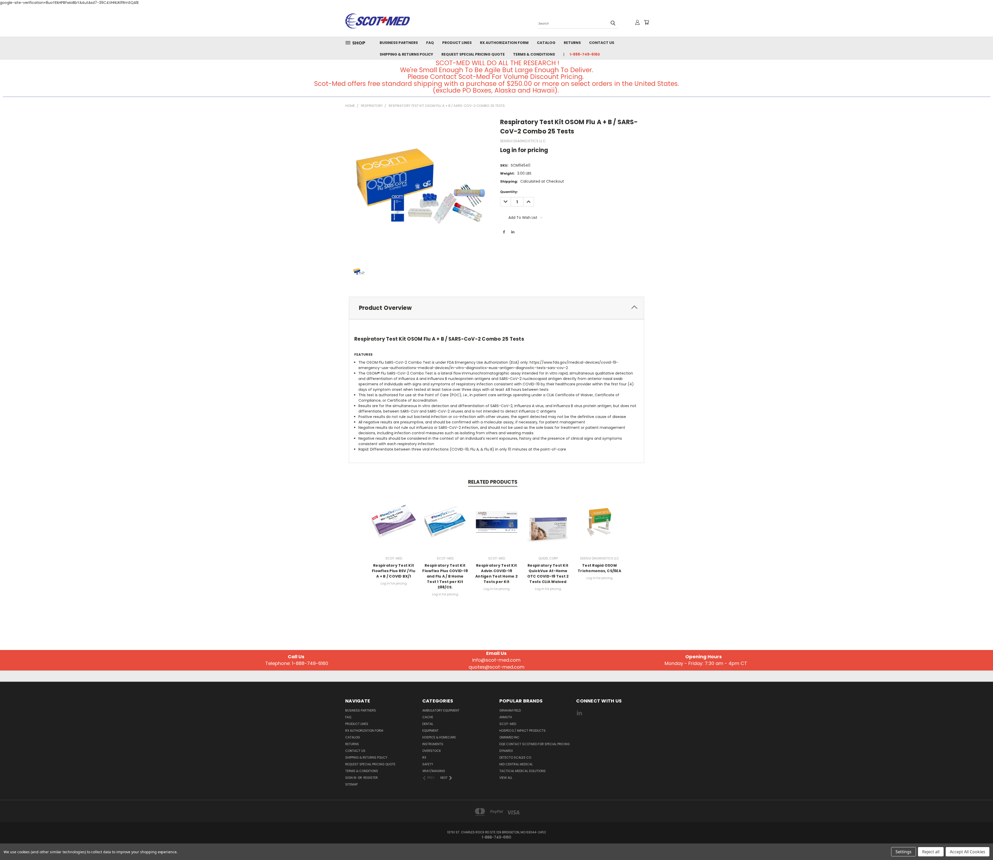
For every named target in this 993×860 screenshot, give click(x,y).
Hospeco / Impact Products (522, 730)
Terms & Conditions (534, 54)
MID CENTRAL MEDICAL (516, 764)
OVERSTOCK (431, 751)
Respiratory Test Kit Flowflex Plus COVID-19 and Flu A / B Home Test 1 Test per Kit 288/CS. (445, 576)
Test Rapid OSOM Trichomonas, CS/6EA (599, 568)
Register (370, 777)
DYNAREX (506, 751)
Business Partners (399, 42)
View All (505, 777)
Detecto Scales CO (515, 757)
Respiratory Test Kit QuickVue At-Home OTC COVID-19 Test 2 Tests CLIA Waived (548, 573)
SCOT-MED (507, 724)
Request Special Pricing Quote (473, 54)
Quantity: (509, 191)
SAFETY (427, 764)
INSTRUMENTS (432, 744)
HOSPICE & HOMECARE (439, 737)
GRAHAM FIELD (510, 710)
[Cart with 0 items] (646, 22)
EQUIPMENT (430, 730)
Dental (427, 724)
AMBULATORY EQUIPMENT (441, 710)
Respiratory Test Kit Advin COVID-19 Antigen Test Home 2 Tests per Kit (496, 573)
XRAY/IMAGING (433, 771)
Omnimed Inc (509, 737)
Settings (904, 852)
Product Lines (457, 42)
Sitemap (351, 784)
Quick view (393, 521)
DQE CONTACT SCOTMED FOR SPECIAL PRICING (534, 744)
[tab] (496, 308)
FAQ (430, 42)
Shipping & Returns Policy (406, 54)
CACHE (427, 717)
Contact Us (601, 42)
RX (424, 757)
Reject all (930, 852)
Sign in (351, 777)
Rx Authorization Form (504, 42)
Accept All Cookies (967, 852)
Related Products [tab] (492, 481)
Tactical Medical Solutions (522, 771)
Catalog (546, 42)
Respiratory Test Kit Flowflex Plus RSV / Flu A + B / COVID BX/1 (393, 571)
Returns (572, 42)
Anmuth (505, 717)
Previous (979, 843)
